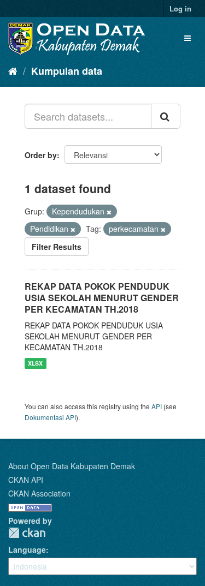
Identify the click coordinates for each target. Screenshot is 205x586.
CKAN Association (39, 493)
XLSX (35, 363)
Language (27, 549)
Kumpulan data (66, 71)
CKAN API (25, 479)
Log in (180, 8)
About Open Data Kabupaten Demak (71, 466)
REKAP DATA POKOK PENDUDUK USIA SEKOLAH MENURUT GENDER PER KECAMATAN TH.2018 (102, 297)
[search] (165, 116)
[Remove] (109, 211)
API (156, 406)
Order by (41, 155)
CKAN (26, 533)
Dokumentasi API (50, 417)
